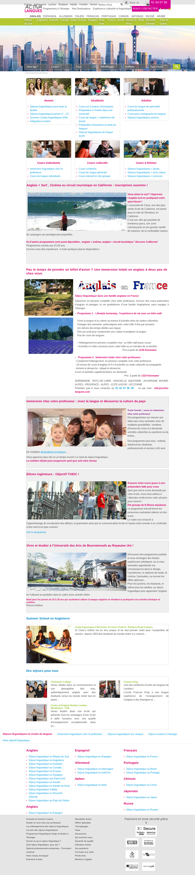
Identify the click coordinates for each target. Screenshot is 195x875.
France (111, 20)
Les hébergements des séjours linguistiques (47, 826)
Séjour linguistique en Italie (92, 785)
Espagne (93, 20)
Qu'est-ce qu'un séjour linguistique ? (43, 841)
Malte (141, 20)
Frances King (131, 682)
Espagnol (50, 16)
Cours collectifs (97, 162)
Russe (150, 16)
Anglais (35, 16)
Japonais (137, 16)
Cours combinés (87, 168)
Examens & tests (34, 859)
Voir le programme (36, 532)
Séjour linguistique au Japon (141, 797)
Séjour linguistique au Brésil (141, 769)
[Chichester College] (36, 689)
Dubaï (73, 20)
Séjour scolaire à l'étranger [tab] (162, 734)
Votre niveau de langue (37, 855)
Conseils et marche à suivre (39, 819)
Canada (64, 20)
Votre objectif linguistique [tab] (16, 740)
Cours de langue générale (93, 172)
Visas (77, 830)
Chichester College (61, 682)
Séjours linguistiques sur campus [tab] (125, 734)
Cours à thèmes (146, 162)
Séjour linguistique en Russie (142, 809)
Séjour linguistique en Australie (45, 764)
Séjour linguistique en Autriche (93, 772)
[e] (165, 8)
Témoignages (81, 826)
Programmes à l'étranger (56, 8)
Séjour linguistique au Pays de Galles (49, 800)
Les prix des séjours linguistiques (42, 830)
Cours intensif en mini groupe (94, 176)
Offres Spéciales (83, 822)
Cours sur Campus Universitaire (96, 106)
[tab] (27, 734)
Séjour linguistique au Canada (45, 767)
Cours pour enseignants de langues (147, 114)
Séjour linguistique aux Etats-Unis (47, 778)
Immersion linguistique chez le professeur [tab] (79, 734)
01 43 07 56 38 (124, 388)
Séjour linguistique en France (142, 756)
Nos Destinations (81, 8)
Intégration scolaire (40, 121)
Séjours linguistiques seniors (143, 117)
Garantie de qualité (84, 841)
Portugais (109, 16)
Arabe (161, 16)
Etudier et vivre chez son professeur (43, 822)
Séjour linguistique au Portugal (143, 772)
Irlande (120, 20)
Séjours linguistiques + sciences (145, 176)
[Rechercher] (176, 67)
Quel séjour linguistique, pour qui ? (43, 844)
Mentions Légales (83, 859)
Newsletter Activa (83, 819)
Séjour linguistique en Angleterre (46, 760)
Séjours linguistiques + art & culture (147, 172)
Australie (54, 20)
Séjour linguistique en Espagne (46, 775)
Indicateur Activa (83, 844)
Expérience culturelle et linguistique (112, 8)
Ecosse (82, 20)
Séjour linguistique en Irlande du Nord (49, 786)
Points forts (80, 855)
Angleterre (42, 20)
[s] (169, 8)
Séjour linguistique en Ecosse (45, 771)
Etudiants (97, 100)
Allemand (66, 16)
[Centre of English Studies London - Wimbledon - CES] (36, 712)
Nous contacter (145, 8)
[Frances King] (109, 689)
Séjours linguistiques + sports (143, 168)
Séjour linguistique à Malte (43, 789)
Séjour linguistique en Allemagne (95, 769)
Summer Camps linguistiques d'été (49, 117)
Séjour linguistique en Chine (141, 785)
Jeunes (48, 100)
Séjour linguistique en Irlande (44, 782)
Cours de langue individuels (45, 176)
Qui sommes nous (83, 837)
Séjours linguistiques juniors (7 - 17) (49, 114)
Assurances (80, 833)
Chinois (124, 16)
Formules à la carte (84, 852)
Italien (79, 16)
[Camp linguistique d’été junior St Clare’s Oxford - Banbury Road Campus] (48, 644)
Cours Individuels (48, 162)
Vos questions (81, 848)
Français (93, 16)
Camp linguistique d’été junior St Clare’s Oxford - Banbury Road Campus (114, 627)
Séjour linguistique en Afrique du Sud (49, 756)
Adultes (146, 100)
